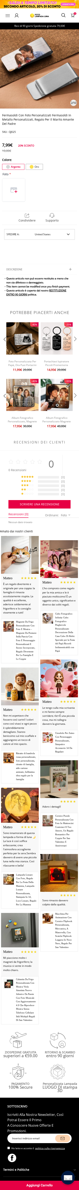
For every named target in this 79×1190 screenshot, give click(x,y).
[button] (4, 347)
